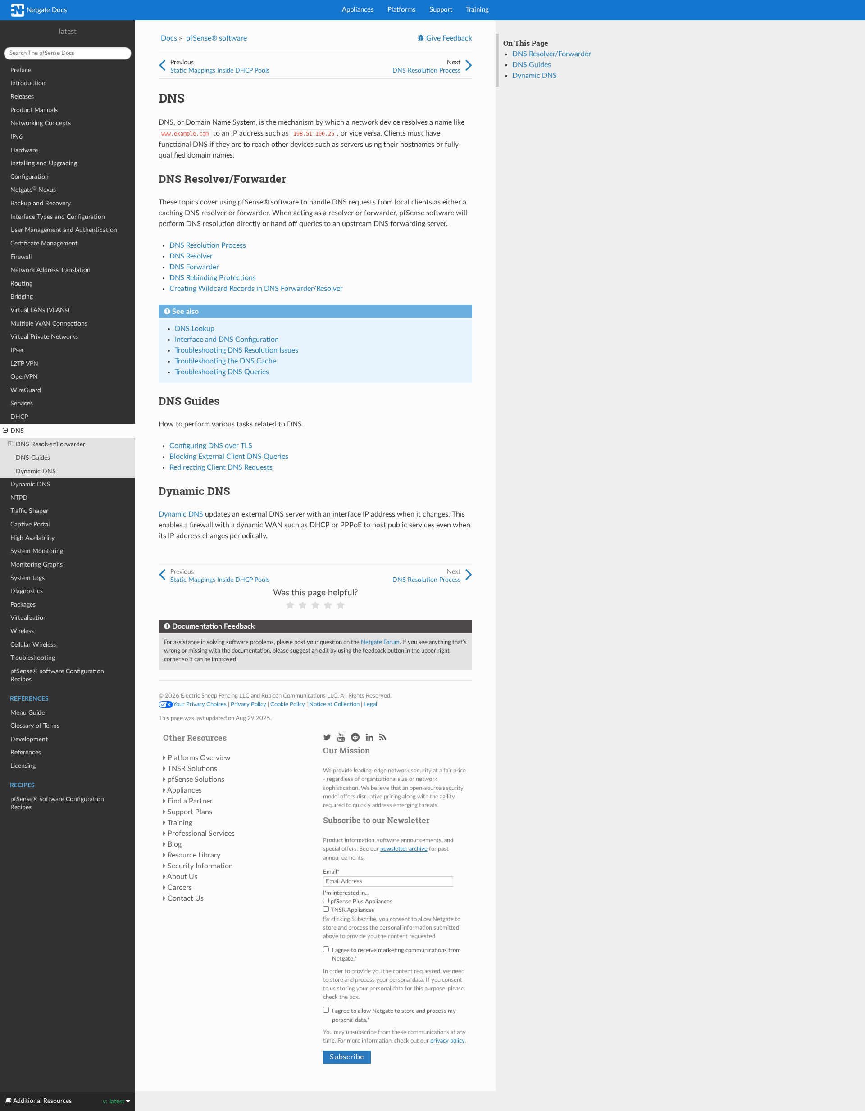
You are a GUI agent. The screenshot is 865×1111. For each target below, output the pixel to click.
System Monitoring (36, 551)
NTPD (18, 497)
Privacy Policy (248, 704)
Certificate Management (43, 243)
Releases (22, 96)
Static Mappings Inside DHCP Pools (219, 70)
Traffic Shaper (29, 511)
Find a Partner (190, 801)
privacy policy (447, 1040)
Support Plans (190, 812)
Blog (175, 844)
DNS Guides (33, 457)
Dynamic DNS (36, 471)
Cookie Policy (287, 704)
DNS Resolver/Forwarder (50, 444)
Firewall (21, 257)
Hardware (24, 150)
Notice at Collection (334, 704)
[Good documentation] (328, 605)
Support (440, 9)
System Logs (27, 578)
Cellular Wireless (33, 644)
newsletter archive (404, 849)
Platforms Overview (199, 758)
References (25, 752)
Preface (20, 70)
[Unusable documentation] (290, 605)
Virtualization (28, 617)
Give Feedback (448, 38)
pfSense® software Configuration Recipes (57, 675)
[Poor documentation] (302, 605)
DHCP (19, 416)
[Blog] (382, 738)
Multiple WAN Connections (48, 323)
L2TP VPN (24, 363)
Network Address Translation (50, 270)
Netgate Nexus (33, 189)
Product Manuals (34, 110)
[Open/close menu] (5, 431)
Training (477, 9)
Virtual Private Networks (44, 336)
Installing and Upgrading (43, 163)
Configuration (29, 176)
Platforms (401, 9)
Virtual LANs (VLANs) (39, 310)
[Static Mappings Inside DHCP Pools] (162, 65)
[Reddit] (355, 738)
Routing (21, 283)
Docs (169, 38)
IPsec (17, 350)
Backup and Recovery (40, 203)
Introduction (28, 83)
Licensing (23, 765)
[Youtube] (341, 738)
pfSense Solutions (196, 779)
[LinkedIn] (369, 738)
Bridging (21, 296)
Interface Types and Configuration (57, 216)
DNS (17, 430)
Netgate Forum (380, 642)
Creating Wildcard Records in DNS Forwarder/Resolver (256, 288)
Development (29, 739)
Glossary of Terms (34, 725)
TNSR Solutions (192, 768)
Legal (370, 704)
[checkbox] (395, 906)
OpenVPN (24, 376)
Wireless (22, 631)
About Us (182, 876)
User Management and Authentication (63, 230)
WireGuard (25, 390)
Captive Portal (30, 524)
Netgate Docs (46, 10)
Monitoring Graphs (36, 564)
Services (21, 403)
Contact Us (186, 898)
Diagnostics (26, 591)
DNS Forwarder (194, 267)
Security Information (200, 866)
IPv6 (16, 136)
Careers (180, 887)
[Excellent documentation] (340, 605)
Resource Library (194, 855)
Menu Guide (27, 712)
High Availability (32, 538)
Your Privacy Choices (200, 704)
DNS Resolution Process (426, 70)
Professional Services (201, 833)
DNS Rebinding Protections (212, 277)
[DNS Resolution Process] (468, 65)
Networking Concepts (40, 123)
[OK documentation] (315, 605)
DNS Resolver (191, 256)
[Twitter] (327, 738)
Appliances (358, 9)
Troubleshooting (32, 657)
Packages (23, 604)
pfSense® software (216, 38)
